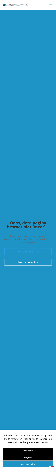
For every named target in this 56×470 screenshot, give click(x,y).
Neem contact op (28, 262)
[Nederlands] (50, 466)
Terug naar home (28, 251)
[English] (53, 466)
